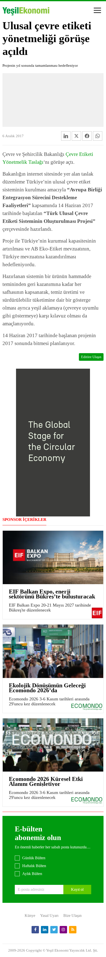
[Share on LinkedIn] (66, 136)
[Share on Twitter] (76, 136)
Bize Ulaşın (72, 915)
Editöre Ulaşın (91, 357)
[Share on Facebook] (87, 136)
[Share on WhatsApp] (97, 136)
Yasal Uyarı (49, 915)
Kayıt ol (77, 889)
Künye (30, 915)
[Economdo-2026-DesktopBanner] (53, 442)
